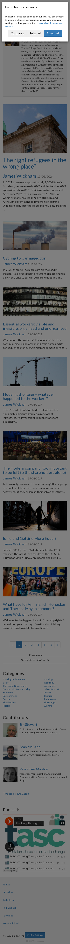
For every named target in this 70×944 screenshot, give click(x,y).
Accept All (53, 33)
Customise (17, 33)
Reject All (35, 33)
